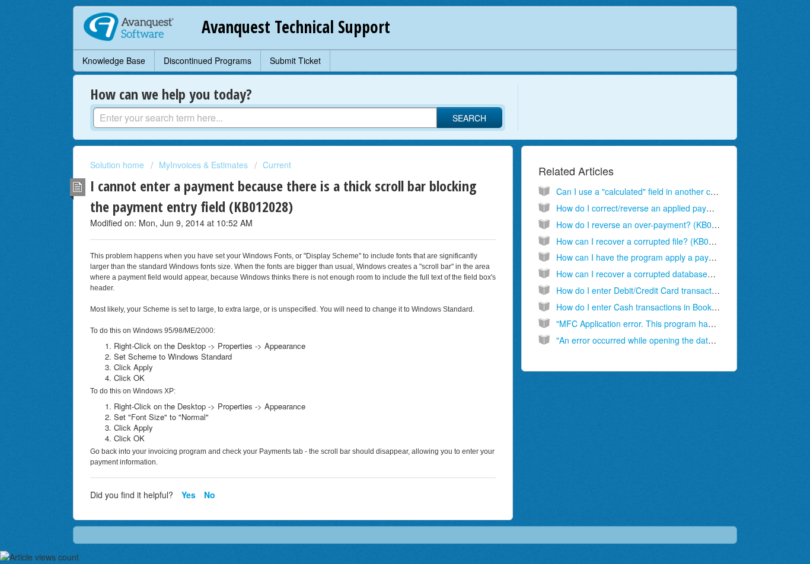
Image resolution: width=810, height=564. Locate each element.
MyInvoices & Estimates (203, 165)
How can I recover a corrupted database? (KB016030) (658, 274)
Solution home (118, 165)
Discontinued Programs (207, 60)
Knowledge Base (113, 60)
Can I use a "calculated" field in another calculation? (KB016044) (677, 191)
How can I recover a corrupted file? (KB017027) (645, 241)
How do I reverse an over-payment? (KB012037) (647, 224)
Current (277, 165)
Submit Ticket (295, 60)
